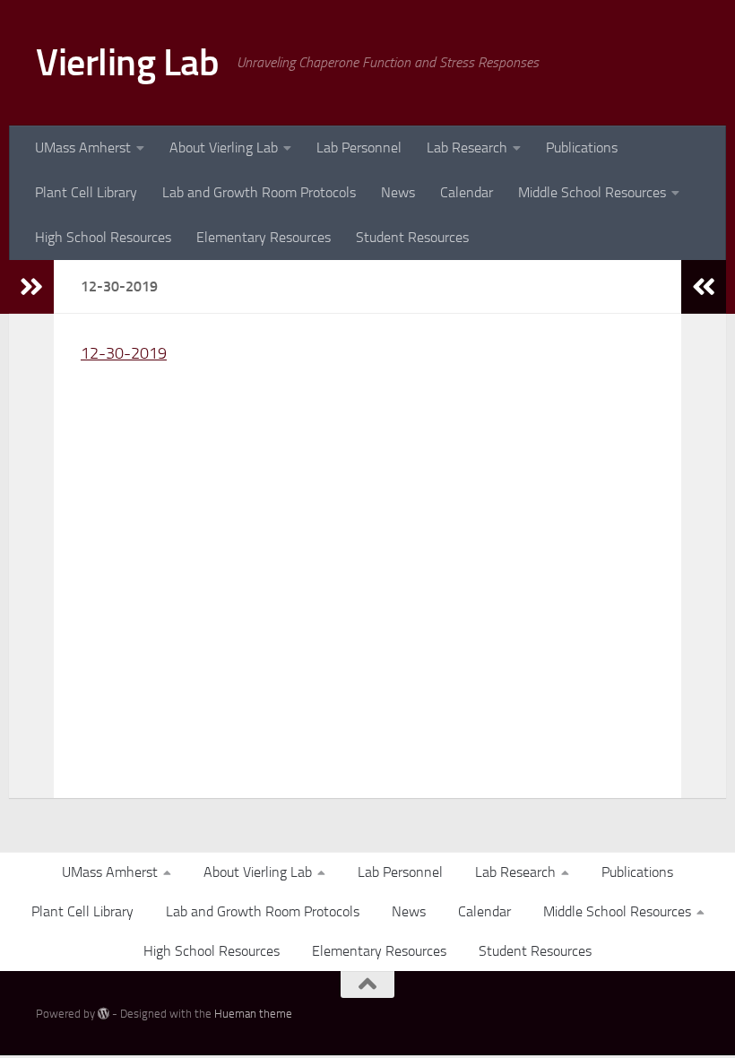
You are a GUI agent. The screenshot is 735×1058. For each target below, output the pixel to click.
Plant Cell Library (86, 192)
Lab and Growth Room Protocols (259, 192)
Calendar (466, 192)
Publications (582, 147)
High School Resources (103, 237)
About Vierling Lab (223, 147)
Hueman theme (253, 1013)
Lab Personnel (359, 147)
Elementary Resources (263, 237)
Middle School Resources (592, 192)
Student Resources (412, 237)
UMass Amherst (83, 147)
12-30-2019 (124, 353)
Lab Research (467, 147)
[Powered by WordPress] (103, 1013)
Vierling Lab (127, 62)
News (398, 192)
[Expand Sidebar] (31, 287)
